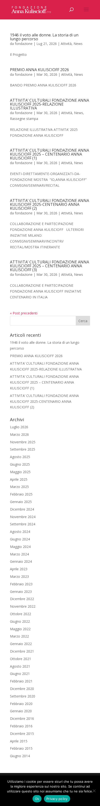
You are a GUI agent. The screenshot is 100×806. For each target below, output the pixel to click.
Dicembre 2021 (22, 651)
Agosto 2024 (20, 531)
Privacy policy (57, 799)
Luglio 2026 (19, 427)
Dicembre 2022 (22, 598)
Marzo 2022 (19, 636)
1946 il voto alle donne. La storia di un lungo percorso (44, 37)
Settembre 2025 (22, 449)
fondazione (24, 43)
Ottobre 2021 (20, 658)
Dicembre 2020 (22, 688)
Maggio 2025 (20, 472)
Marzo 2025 (19, 486)
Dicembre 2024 (22, 509)
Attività (66, 43)
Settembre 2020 (22, 696)
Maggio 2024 (20, 546)
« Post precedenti (23, 313)
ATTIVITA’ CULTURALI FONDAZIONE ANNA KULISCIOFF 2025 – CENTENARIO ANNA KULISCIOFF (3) (49, 265)
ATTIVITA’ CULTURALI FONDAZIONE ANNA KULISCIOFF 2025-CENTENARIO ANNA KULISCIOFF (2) (49, 204)
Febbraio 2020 (21, 703)
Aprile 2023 (18, 569)
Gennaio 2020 (21, 711)
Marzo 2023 (19, 576)
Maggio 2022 (20, 629)
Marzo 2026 (19, 434)
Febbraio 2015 (21, 748)
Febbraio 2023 (21, 584)
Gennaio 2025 (21, 501)
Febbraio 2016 (21, 726)
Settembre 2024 (22, 524)
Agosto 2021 (20, 666)
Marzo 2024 (19, 554)
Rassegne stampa (24, 118)
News (78, 43)
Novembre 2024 (22, 516)
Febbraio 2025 (21, 494)
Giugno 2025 (20, 464)
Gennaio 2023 (21, 591)
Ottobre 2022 (20, 614)
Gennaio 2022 (21, 643)
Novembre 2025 (22, 442)
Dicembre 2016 (22, 718)
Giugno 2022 (20, 621)
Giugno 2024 (20, 539)
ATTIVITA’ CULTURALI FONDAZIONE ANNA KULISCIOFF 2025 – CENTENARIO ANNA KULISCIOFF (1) (49, 154)
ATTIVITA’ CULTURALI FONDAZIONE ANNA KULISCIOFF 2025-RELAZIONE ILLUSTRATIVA (49, 104)
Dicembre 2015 (22, 733)
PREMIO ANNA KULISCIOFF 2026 (39, 69)
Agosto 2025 (20, 456)
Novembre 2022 (22, 606)
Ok (37, 799)
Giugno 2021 (20, 673)
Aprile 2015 (18, 741)
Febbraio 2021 (21, 681)
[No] (94, 790)
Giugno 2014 (20, 756)
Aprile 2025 (18, 479)
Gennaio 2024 (21, 561)
